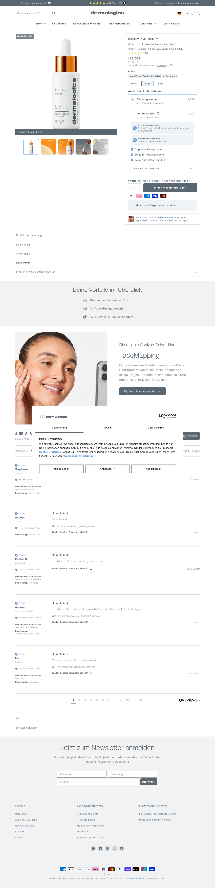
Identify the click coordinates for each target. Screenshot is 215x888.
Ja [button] (91, 532)
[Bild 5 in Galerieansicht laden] (83, 147)
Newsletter (83, 831)
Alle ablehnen (61, 468)
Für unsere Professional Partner (157, 813)
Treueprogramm (86, 819)
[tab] (196, 451)
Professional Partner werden (155, 819)
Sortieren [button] (20, 451)
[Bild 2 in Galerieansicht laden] (31, 147)
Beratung (20, 813)
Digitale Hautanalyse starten (142, 391)
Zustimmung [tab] (59, 427)
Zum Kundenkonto (87, 813)
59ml (161, 83)
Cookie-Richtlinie (116, 878)
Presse (19, 837)
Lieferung (161, 65)
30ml (147, 83)
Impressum (62, 878)
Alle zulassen (153, 468)
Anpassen (106, 468)
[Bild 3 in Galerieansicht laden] (48, 147)
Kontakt (19, 831)
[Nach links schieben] (19, 146)
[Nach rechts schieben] (113, 146)
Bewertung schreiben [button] (186, 436)
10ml (134, 83)
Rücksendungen (24, 825)
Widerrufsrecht (77, 878)
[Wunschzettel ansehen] (193, 13)
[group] (107, 484)
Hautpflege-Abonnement (91, 825)
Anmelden (148, 781)
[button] (36, 13)
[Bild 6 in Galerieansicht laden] (101, 147)
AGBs (52, 878)
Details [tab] (107, 427)
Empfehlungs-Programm (91, 837)
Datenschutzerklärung (78, 455)
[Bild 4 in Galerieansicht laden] (66, 147)
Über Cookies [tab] (156, 427)
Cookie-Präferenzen (156, 878)
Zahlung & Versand (26, 819)
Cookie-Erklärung (50, 451)
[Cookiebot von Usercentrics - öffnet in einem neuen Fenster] (161, 416)
